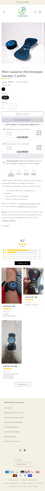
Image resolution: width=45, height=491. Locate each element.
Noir (3, 89)
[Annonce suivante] (41, 2)
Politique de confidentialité (13, 422)
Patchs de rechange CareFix (30, 203)
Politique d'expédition (11, 427)
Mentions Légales (10, 436)
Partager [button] (6, 226)
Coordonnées (39, 483)
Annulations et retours (11, 441)
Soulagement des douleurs (27, 206)
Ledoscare (16, 480)
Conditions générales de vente (14, 417)
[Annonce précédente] (4, 2)
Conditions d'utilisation (12, 432)
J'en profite (22, 156)
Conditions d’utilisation (27, 483)
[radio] (22, 132)
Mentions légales (33, 486)
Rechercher (8, 408)
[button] (4, 12)
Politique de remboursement (14, 413)
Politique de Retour (9, 220)
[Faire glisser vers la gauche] (18, 67)
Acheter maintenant (22, 120)
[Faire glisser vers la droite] (27, 67)
